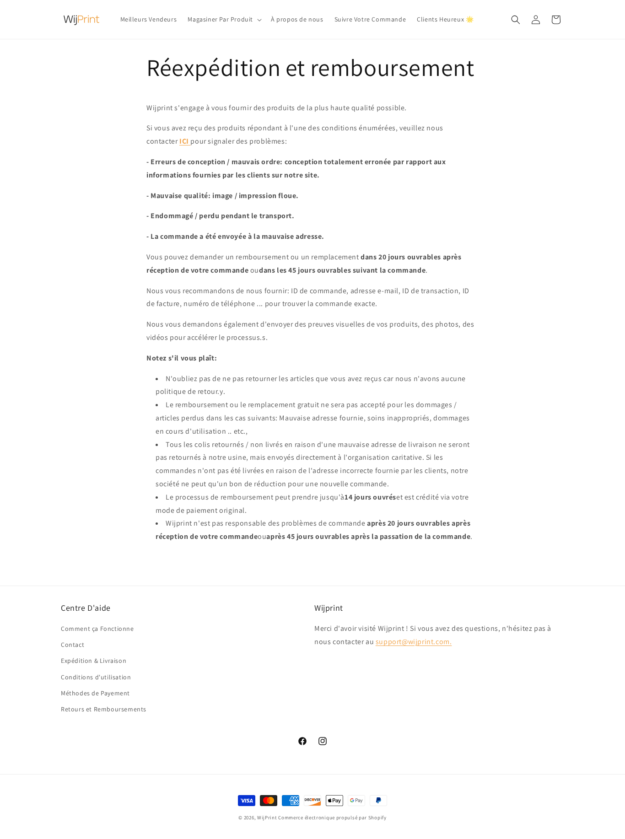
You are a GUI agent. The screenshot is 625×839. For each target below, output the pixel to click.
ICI (184, 141)
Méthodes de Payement (95, 693)
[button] (223, 19)
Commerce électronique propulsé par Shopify (332, 817)
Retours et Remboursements (103, 709)
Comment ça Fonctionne (97, 628)
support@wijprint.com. (414, 641)
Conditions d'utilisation (96, 677)
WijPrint (267, 817)
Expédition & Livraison (93, 661)
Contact (72, 644)
